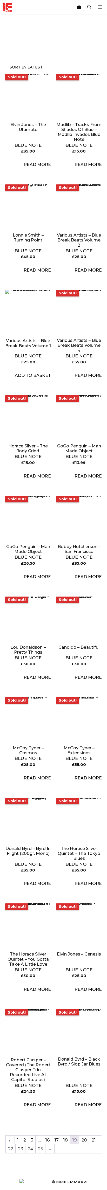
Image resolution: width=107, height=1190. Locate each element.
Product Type (22, 49)
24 (30, 1148)
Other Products (34, 49)
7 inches (46, 49)
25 (40, 1148)
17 (57, 1140)
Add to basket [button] (33, 375)
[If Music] (7, 7)
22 (10, 1148)
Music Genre (9, 49)
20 (84, 1140)
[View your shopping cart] (79, 7)
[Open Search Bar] (89, 7)
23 (20, 1148)
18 (65, 1140)
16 (47, 1140)
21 (94, 1140)
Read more (37, 164)
